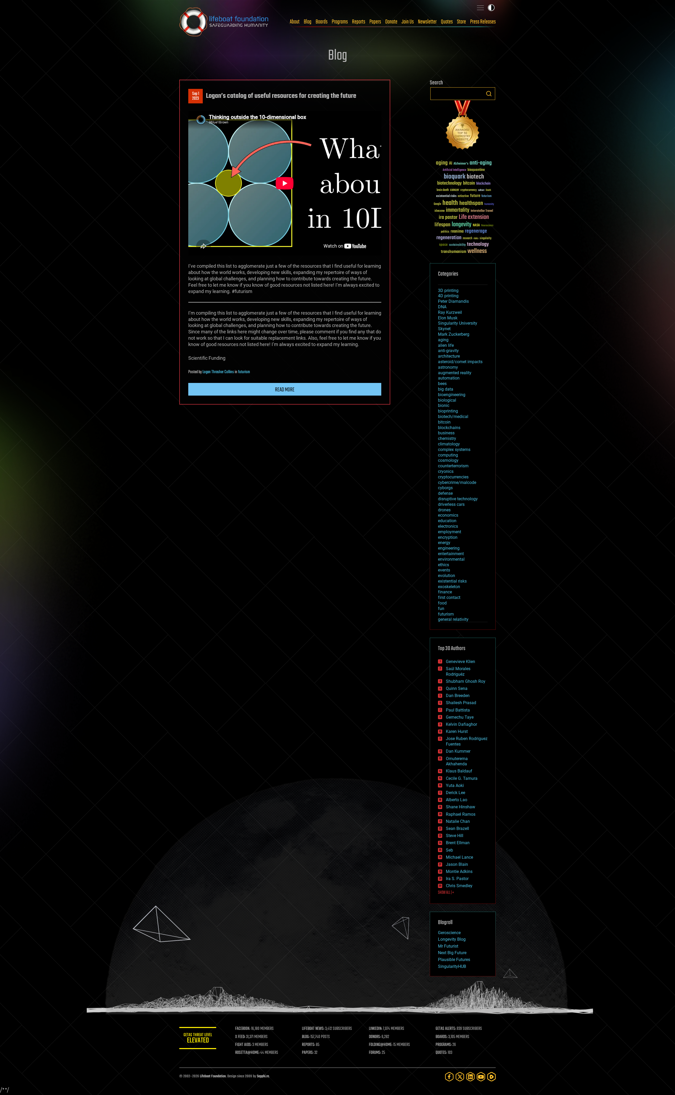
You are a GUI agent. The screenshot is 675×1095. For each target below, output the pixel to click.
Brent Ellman (458, 842)
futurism (244, 372)
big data (445, 389)
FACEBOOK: (242, 1028)
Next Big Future (452, 952)
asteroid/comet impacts (460, 361)
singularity (485, 238)
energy (444, 542)
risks (476, 238)
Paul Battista (458, 710)
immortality (457, 210)
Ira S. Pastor (457, 878)
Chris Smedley (459, 885)
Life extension (474, 217)
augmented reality (454, 372)
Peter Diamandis (453, 301)
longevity (461, 224)
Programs (340, 22)
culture (481, 190)
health (450, 203)
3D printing (448, 290)
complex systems (454, 449)
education (447, 520)
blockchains (449, 427)
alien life (446, 345)
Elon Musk (447, 317)
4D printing (448, 295)
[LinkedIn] (470, 1076)
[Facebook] (449, 1076)
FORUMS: (375, 1052)
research (467, 238)
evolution (446, 575)
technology (478, 245)
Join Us (408, 22)
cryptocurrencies (453, 476)
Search (489, 93)
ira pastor (448, 217)
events (444, 570)
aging (442, 163)
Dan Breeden (458, 695)
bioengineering (451, 394)
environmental (451, 559)
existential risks (446, 196)
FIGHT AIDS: (243, 1044)
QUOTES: (441, 1052)
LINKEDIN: (375, 1028)
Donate (391, 22)
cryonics (446, 471)
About (295, 22)
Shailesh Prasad (461, 702)
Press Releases (483, 22)
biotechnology (449, 183)
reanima (457, 231)
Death (488, 190)
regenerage (476, 231)
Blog (307, 22)
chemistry (447, 438)
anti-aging (481, 163)
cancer (454, 190)
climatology (449, 443)
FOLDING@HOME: (380, 1044)
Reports (358, 22)
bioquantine (476, 169)
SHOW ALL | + (446, 892)
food (442, 603)
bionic (443, 405)
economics (448, 515)
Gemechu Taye (460, 717)
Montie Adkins (459, 871)
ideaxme (440, 211)
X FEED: (240, 1037)
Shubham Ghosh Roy (465, 681)
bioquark (454, 177)
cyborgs (445, 487)
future (475, 195)
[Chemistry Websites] (463, 126)
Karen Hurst (457, 731)
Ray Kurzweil (450, 312)
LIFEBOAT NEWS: (313, 1028)
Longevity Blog (452, 939)
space (443, 244)
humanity (489, 204)
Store (461, 22)
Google (437, 204)
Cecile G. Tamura (462, 778)
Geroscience (449, 932)
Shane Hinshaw (460, 806)
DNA (442, 306)
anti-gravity (448, 350)
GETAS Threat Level (198, 1039)
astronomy (448, 367)
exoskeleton (449, 586)
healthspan (471, 203)
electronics (448, 526)
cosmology (448, 460)
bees (442, 383)
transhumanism (453, 251)
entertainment (451, 553)
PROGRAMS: (444, 1044)
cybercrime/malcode (457, 482)
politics (445, 232)
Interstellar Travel (482, 211)
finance (445, 591)
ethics (443, 564)
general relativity (453, 619)
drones (444, 509)
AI (450, 163)
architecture (449, 356)
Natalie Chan (458, 821)
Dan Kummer (458, 751)
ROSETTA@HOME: (247, 1052)
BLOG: (306, 1037)
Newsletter (427, 22)
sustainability (457, 245)
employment (449, 531)
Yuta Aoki (455, 785)
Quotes (447, 22)
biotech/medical (453, 416)
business (446, 432)
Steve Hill (454, 835)
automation (449, 378)
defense (445, 493)
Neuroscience (487, 225)
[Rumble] (491, 1076)
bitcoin (469, 183)
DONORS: (375, 1037)
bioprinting (448, 411)
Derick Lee (455, 792)
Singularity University (457, 323)
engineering (449, 548)
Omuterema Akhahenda (457, 761)
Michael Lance (459, 857)
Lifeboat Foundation (213, 1076)
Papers (375, 22)
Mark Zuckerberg (453, 334)
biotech (475, 176)
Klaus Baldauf (459, 771)
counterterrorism (453, 465)
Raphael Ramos (460, 814)
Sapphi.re (263, 1076)
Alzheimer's (461, 164)
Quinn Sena (456, 688)
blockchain (483, 184)
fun (441, 608)
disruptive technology (458, 498)
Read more (285, 389)
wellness (477, 251)
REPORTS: (308, 1044)
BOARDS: (441, 1037)
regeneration (448, 238)
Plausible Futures (454, 959)
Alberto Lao (456, 799)
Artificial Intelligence (454, 170)
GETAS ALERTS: (446, 1028)
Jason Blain (457, 864)
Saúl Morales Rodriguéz (458, 671)
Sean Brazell (457, 828)
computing (448, 455)
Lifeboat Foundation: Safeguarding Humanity (224, 21)
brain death (443, 190)
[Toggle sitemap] (480, 7)
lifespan (442, 225)
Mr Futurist (448, 946)
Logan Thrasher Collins (218, 372)
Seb (449, 850)
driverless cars (451, 504)
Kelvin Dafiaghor (461, 724)
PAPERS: (308, 1052)
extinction (463, 196)
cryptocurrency (468, 190)
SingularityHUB (452, 966)
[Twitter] (460, 1076)
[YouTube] (481, 1076)
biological (447, 400)
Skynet (444, 328)
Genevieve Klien (460, 661)
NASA (476, 225)
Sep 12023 (195, 96)
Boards (321, 22)
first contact (449, 597)
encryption (447, 537)
